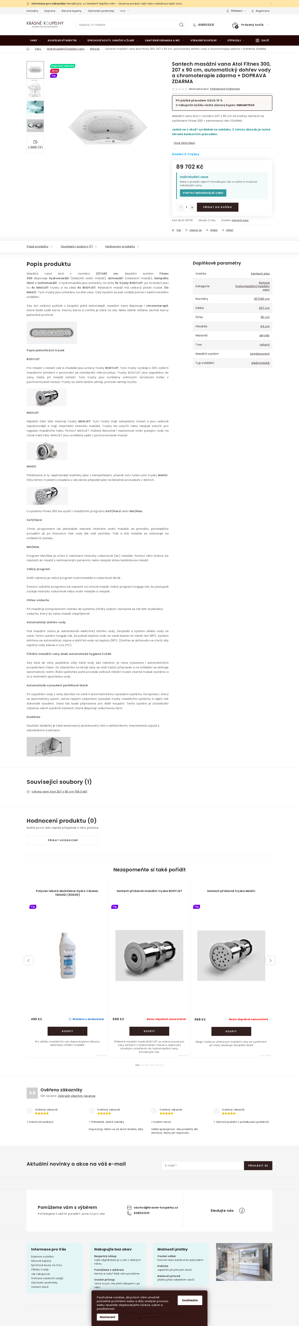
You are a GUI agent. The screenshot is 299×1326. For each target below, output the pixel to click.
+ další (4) (35, 147)
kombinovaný (260, 354)
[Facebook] (242, 1210)
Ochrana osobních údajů (47, 1278)
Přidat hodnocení (63, 840)
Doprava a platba (42, 1256)
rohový (265, 345)
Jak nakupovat (40, 1274)
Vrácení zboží (40, 1287)
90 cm (265, 317)
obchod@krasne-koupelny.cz (156, 1208)
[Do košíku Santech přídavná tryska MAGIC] (231, 1031)
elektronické (260, 363)
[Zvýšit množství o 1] (192, 207)
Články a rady (40, 1269)
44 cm (265, 326)
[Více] (262, 40)
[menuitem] (35, 40)
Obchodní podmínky (101, 11)
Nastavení (107, 1317)
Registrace (263, 11)
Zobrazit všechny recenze (77, 1096)
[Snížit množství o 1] (181, 207)
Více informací (184, 143)
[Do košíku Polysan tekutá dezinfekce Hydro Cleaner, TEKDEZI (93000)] (67, 1031)
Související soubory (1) (77, 246)
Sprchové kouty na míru (46, 1265)
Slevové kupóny (72, 11)
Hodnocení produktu (120, 246)
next (270, 960)
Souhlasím (190, 1300)
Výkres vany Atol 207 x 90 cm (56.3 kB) (59, 792)
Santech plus (240, 220)
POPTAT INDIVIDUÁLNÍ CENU (203, 193)
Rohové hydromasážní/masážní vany (252, 286)
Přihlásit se (258, 1165)
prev (29, 960)
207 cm (264, 308)
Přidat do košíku (217, 207)
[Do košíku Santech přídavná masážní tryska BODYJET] (149, 1031)
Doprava (49, 11)
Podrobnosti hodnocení (225, 89)
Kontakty (32, 11)
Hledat (181, 24)
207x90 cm (262, 299)
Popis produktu (37, 246)
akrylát (264, 335)
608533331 (206, 25)
